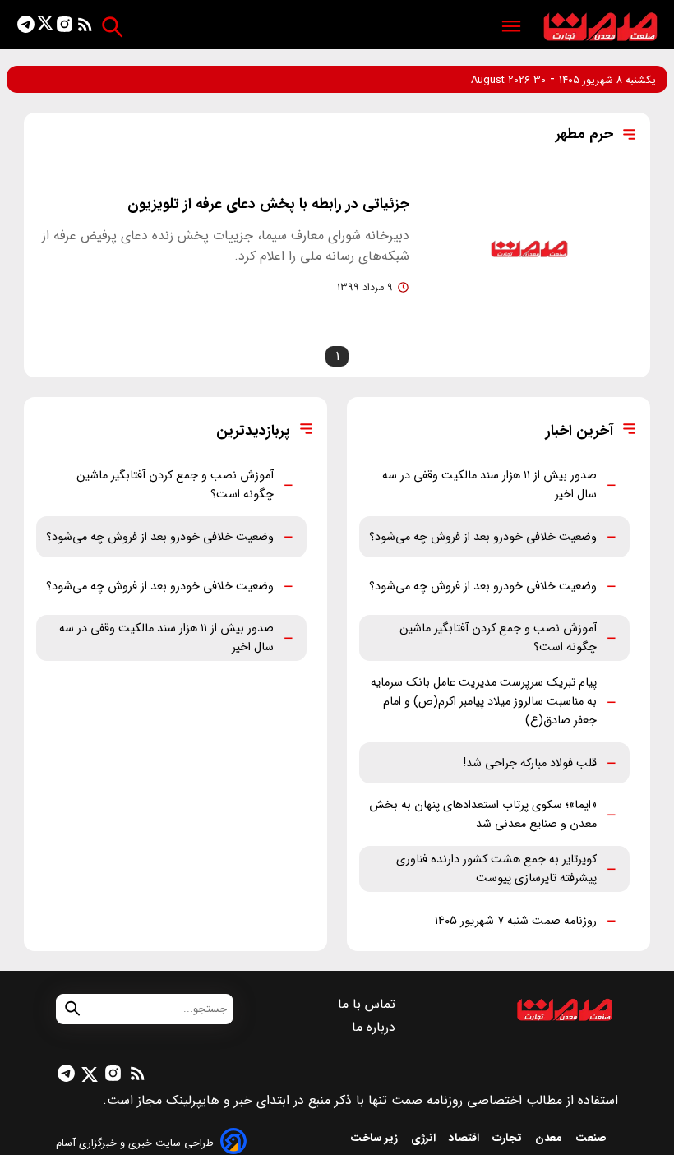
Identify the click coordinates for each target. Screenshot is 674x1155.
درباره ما (375, 1027)
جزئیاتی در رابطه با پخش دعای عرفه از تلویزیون (268, 204)
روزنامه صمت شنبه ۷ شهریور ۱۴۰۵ (516, 921)
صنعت (592, 1138)
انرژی (425, 1138)
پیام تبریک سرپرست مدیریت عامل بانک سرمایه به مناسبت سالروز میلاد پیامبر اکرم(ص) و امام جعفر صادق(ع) (484, 701)
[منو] (511, 27)
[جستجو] (112, 27)
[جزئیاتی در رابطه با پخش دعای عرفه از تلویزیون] (529, 249)
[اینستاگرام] (64, 27)
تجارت (508, 1138)
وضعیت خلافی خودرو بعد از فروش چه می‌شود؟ (483, 537)
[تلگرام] (26, 27)
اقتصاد (465, 1138)
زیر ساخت (375, 1138)
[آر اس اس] (85, 27)
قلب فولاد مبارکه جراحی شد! (530, 763)
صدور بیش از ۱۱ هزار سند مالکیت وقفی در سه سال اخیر (489, 485)
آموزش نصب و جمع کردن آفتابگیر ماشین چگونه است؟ (498, 638)
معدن (550, 1138)
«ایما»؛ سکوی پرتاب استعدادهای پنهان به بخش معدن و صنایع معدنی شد (483, 815)
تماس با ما (368, 1004)
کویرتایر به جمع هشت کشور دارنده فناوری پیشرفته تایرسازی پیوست (496, 869)
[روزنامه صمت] (600, 28)
